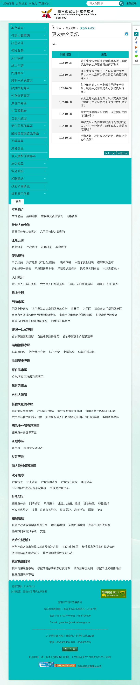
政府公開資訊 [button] (20, 186)
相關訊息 (69, 351)
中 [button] (136, 34)
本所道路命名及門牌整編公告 (49, 308)
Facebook (136, 43)
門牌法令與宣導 (60, 321)
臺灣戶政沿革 (105, 262)
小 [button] (136, 29)
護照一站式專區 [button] (22, 80)
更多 (100, 509)
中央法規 (31, 482)
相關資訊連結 (45, 410)
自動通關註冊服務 (48, 336)
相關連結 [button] (17, 178)
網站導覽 (8, 3)
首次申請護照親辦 (23, 336)
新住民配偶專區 (22, 404)
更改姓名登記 (87, 28)
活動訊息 (46, 247)
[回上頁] (70, 650)
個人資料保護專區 (23, 156)
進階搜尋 (131, 3)
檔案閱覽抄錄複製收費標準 (53, 568)
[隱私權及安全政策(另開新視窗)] (65, 666)
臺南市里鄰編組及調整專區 (75, 314)
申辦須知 (17, 262)
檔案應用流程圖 (83, 568)
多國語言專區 (110, 417)
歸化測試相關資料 (23, 410)
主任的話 (17, 216)
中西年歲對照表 (84, 262)
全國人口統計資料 (107, 284)
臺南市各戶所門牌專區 (108, 308)
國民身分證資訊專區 (25, 425)
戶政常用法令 (49, 482)
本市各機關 (58, 525)
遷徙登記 (89, 503)
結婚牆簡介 (19, 351)
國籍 (91, 509)
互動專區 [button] (17, 141)
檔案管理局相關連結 (108, 568)
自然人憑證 (19, 118)
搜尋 (89, 2)
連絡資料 (71, 216)
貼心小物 (54, 351)
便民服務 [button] (17, 50)
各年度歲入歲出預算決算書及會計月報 (35, 546)
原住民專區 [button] (19, 103)
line (136, 56)
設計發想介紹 (37, 351)
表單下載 (65, 262)
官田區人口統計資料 (24, 284)
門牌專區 (18, 302)
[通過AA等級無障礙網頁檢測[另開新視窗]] (113, 593)
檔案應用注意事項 (23, 568)
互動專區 (18, 441)
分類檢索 (21, 3)
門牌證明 (34, 503)
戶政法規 (17, 482)
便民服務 (18, 255)
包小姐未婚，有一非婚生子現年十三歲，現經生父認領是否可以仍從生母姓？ (102, 88)
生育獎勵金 (19, 111)
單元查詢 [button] (55, 44)
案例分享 (86, 482)
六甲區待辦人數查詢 (52, 231)
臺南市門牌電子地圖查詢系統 (29, 321)
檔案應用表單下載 (23, 574)
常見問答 (70, 28)
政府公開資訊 (21, 540)
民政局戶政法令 (59, 488)
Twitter (136, 51)
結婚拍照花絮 (86, 351)
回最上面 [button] (122, 153)
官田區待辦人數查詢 (24, 231)
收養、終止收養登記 (44, 509)
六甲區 (87, 308)
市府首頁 (44, 3)
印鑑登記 (103, 503)
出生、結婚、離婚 (69, 503)
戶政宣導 (31, 247)
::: (1, 1)
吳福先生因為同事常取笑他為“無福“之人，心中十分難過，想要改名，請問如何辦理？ (104, 126)
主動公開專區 (70, 546)
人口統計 (18, 277)
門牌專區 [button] (17, 73)
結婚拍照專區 (21, 345)
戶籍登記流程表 (66, 268)
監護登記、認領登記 (72, 509)
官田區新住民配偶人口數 (101, 410)
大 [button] (136, 38)
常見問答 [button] (17, 171)
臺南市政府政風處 (99, 525)
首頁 (58, 28)
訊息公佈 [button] (17, 43)
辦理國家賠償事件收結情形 (98, 546)
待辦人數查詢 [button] (20, 35)
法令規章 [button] (17, 163)
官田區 (75, 308)
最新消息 (17, 247)
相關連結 (18, 518)
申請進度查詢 (111, 268)
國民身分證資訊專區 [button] (25, 133)
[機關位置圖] (46, 666)
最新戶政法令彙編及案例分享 (29, 525)
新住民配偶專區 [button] (22, 126)
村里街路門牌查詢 (106, 314)
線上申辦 (17, 65)
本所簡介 (18, 209)
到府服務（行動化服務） (41, 262)
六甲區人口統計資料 (52, 284)
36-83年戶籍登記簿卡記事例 (29, 488)
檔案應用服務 (21, 561)
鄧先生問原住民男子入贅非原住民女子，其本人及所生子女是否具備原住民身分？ (104, 75)
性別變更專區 (20, 95)
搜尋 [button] (121, 3)
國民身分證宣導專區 (24, 432)
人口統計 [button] (17, 58)
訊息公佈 (18, 240)
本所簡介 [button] (17, 28)
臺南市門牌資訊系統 (24, 531)
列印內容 (126, 34)
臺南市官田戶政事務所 (70, 14)
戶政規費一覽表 (21, 268)
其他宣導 (60, 247)
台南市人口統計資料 (80, 284)
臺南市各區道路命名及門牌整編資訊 (34, 314)
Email (136, 60)
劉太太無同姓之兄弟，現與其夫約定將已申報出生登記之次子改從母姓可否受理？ (104, 102)
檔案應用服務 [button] (20, 193)
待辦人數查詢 (21, 225)
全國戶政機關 (76, 525)
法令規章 (18, 475)
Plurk (136, 47)
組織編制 (31, 216)
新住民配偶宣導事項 (69, 410)
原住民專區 (19, 370)
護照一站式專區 (22, 329)
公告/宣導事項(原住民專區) (28, 376)
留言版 (16, 447)
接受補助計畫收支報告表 (58, 552)
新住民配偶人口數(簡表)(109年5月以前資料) (72, 417)
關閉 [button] (18, 201)
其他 (43, 531)
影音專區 (17, 148)
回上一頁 (110, 153)
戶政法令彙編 (69, 482)
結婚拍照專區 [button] (20, 88)
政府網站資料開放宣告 (25, 552)
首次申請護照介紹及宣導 (78, 336)
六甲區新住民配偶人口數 (27, 417)
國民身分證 (19, 503)
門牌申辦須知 (20, 308)
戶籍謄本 (49, 503)
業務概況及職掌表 (52, 216)
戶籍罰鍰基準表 (44, 268)
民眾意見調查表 (89, 268)
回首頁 (33, 3)
